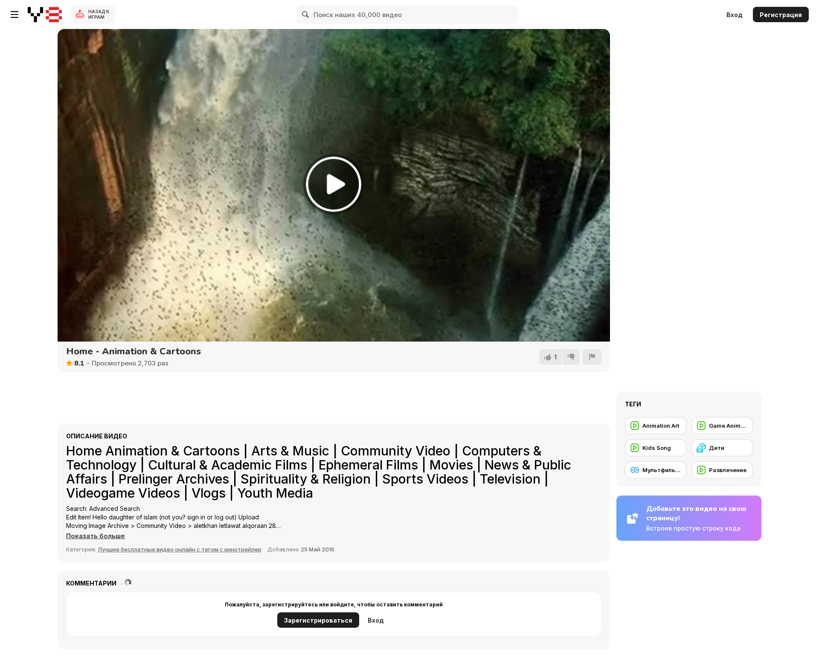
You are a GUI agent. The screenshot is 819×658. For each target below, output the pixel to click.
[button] (95, 536)
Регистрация (781, 14)
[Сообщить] (592, 357)
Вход (734, 14)
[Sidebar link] (14, 14)
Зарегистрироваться (318, 620)
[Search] (305, 14)
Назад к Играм (98, 14)
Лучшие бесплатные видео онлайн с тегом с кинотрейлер (179, 549)
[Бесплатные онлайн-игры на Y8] (44, 14)
